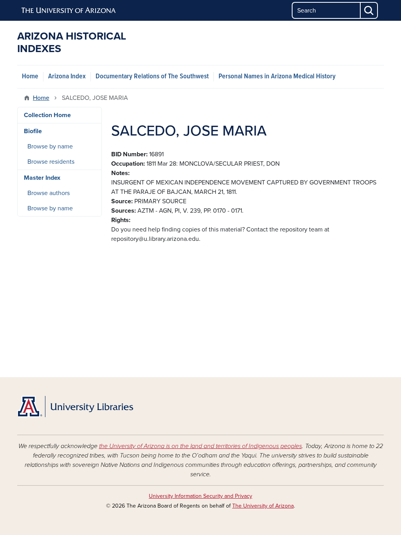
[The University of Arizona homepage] (69, 10)
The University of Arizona (263, 505)
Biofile (33, 131)
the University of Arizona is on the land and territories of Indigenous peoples (200, 446)
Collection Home (47, 115)
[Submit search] (369, 10)
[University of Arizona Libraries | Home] (75, 406)
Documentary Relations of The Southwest (152, 76)
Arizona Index (67, 76)
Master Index (42, 178)
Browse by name (50, 146)
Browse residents (50, 162)
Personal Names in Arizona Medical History (277, 76)
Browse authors (48, 193)
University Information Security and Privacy (200, 496)
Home (30, 76)
